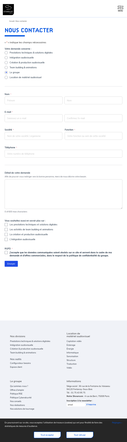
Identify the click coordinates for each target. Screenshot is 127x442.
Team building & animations (23, 67)
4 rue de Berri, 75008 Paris (97, 396)
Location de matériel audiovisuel (26, 77)
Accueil (11, 21)
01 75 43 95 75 (78, 392)
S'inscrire (91, 404)
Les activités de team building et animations (31, 229)
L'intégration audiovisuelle (22, 239)
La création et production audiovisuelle (29, 234)
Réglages (116, 422)
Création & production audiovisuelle (27, 62)
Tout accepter (47, 435)
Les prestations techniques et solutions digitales (33, 224)
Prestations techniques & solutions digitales (31, 52)
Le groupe (15, 72)
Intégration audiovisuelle (22, 57)
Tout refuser (80, 435)
